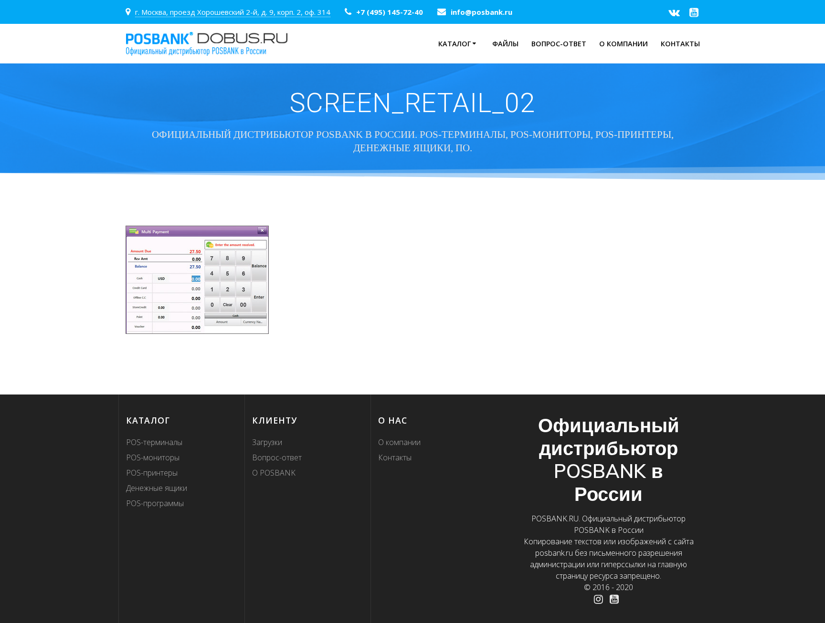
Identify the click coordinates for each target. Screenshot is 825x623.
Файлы (505, 43)
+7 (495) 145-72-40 (389, 12)
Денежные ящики (156, 488)
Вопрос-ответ (558, 43)
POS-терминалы (154, 442)
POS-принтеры (152, 472)
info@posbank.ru (481, 12)
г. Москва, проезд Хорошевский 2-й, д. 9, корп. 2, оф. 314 (232, 12)
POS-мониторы (153, 457)
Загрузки (267, 442)
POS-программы (155, 503)
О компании (623, 43)
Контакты (680, 43)
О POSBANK (274, 472)
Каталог (454, 43)
